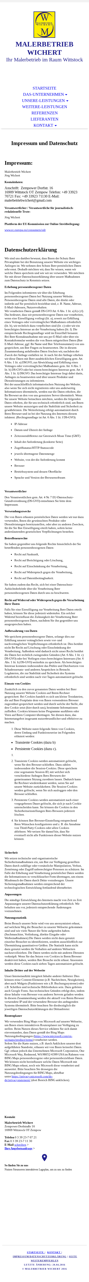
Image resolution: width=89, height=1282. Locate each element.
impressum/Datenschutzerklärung (39, 1256)
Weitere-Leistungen (44, 106)
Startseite (44, 88)
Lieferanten (44, 119)
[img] (44, 24)
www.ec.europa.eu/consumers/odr (25, 230)
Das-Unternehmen (43, 94)
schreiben (20, 1144)
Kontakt (43, 125)
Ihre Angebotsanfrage (18, 1148)
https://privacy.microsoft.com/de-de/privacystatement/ (29, 1078)
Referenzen (44, 113)
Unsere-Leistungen (43, 100)
